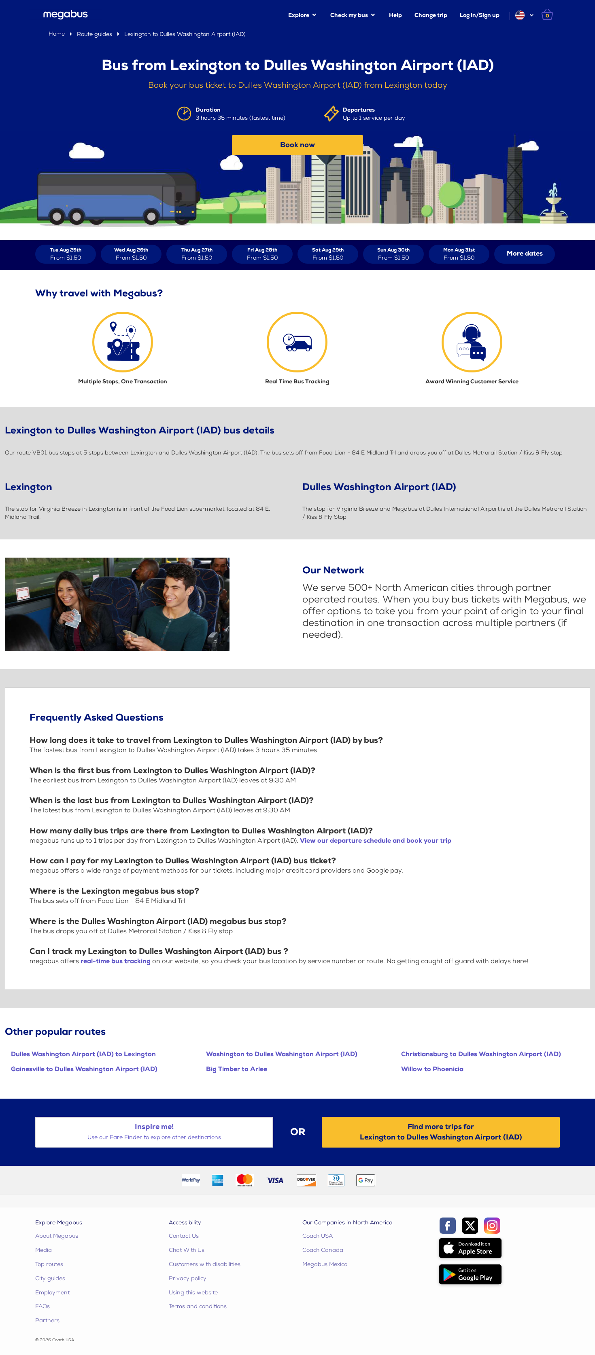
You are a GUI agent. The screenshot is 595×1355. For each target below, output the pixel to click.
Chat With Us (186, 1250)
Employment (52, 1292)
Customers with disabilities (204, 1264)
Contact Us (184, 1235)
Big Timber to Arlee (236, 1069)
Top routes (49, 1264)
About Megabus (56, 1235)
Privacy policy (187, 1278)
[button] (524, 15)
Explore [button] (298, 15)
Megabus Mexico (324, 1264)
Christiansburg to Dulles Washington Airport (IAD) (481, 1054)
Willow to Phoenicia (432, 1069)
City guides (50, 1278)
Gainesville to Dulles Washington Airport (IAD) (84, 1069)
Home (57, 33)
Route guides (94, 34)
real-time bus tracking (116, 961)
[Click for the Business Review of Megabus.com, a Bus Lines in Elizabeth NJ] (400, 1179)
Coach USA (317, 1235)
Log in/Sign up (479, 15)
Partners (47, 1320)
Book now (297, 145)
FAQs (42, 1306)
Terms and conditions (198, 1306)
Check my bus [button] (349, 15)
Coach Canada (322, 1250)
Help (395, 15)
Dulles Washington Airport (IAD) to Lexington (83, 1054)
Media (43, 1250)
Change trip (430, 15)
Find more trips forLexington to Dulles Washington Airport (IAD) (441, 1131)
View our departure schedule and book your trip (375, 841)
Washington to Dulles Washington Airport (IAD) (281, 1054)
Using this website (193, 1292)
